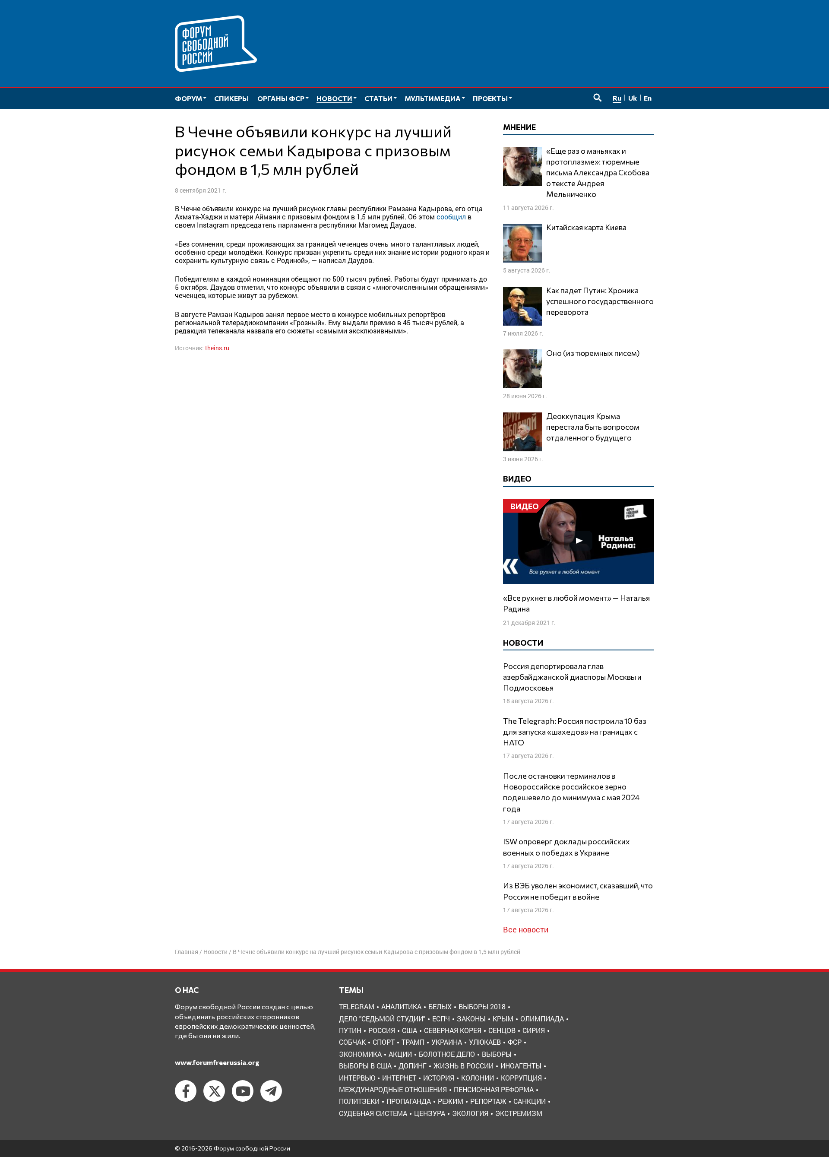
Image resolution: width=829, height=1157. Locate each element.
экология (470, 1113)
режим (450, 1101)
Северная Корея (452, 1030)
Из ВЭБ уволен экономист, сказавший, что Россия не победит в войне (578, 891)
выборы (497, 1054)
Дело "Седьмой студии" (382, 1018)
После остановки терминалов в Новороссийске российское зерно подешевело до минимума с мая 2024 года (571, 792)
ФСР (515, 1041)
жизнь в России (463, 1065)
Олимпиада (542, 1018)
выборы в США (365, 1065)
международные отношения (393, 1089)
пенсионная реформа (494, 1089)
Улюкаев (485, 1041)
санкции (529, 1101)
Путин (350, 1030)
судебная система (373, 1113)
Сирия (533, 1030)
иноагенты (520, 1065)
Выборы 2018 (482, 1006)
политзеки (359, 1101)
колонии (477, 1077)
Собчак (352, 1041)
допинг (413, 1065)
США (409, 1030)
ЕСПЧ (441, 1018)
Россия (381, 1030)
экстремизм (518, 1113)
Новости (215, 952)
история (438, 1077)
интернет (399, 1077)
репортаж (488, 1101)
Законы (471, 1018)
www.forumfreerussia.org (217, 1062)
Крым (503, 1018)
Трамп (413, 1041)
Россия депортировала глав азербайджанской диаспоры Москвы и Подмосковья (572, 676)
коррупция (521, 1077)
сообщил (451, 216)
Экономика (360, 1054)
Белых (440, 1006)
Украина (446, 1041)
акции (400, 1054)
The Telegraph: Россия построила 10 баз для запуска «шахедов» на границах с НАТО (574, 731)
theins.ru (217, 348)
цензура (429, 1113)
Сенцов (502, 1030)
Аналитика (401, 1006)
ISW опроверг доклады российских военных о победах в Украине (566, 847)
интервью (357, 1077)
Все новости (525, 929)
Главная (186, 952)
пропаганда (408, 1101)
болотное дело (447, 1054)
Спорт (384, 1041)
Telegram (356, 1006)
